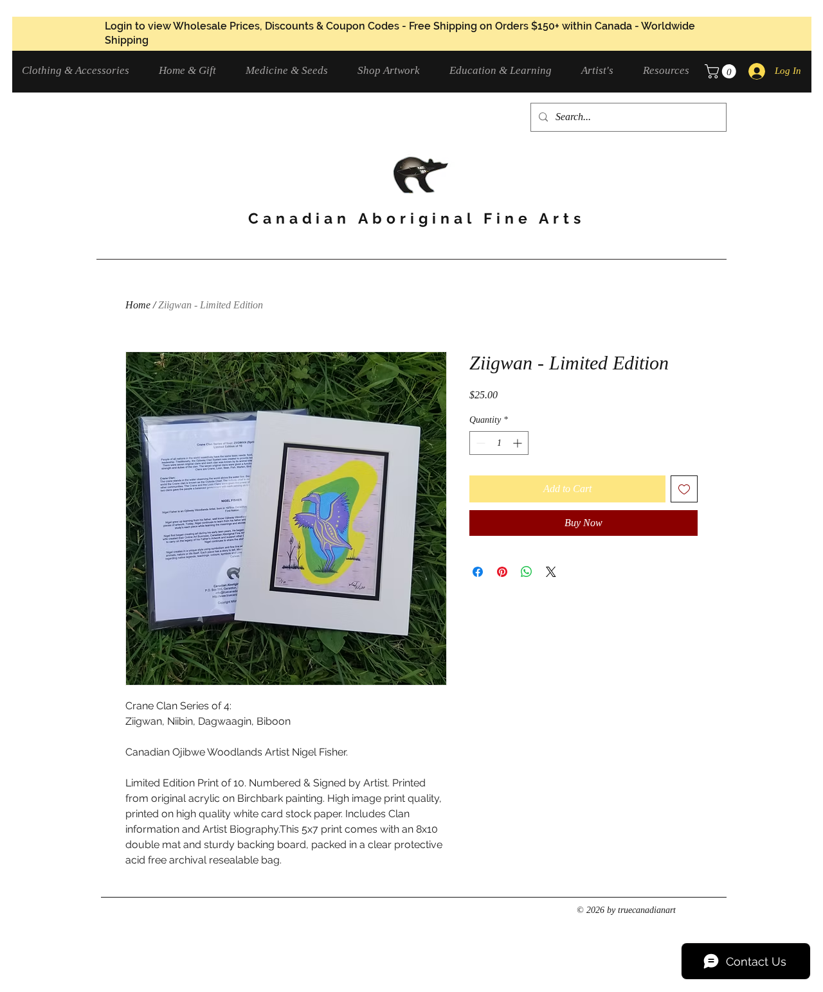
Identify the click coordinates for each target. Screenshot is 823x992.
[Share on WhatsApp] (526, 572)
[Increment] (519, 443)
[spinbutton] (499, 443)
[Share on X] (551, 572)
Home (137, 304)
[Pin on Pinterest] (502, 572)
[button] (80, 70)
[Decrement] (479, 443)
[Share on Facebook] (477, 572)
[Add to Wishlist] (684, 488)
